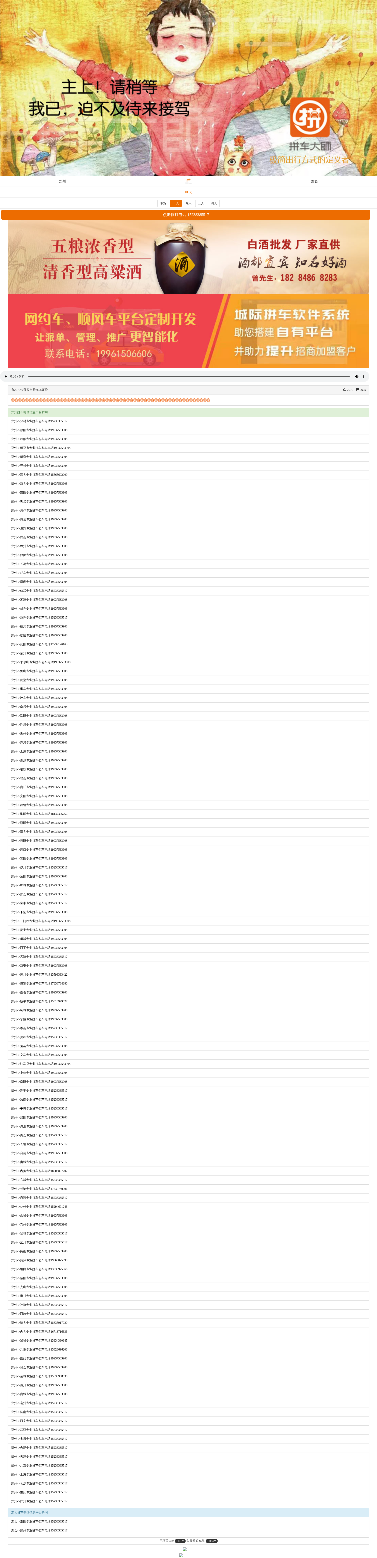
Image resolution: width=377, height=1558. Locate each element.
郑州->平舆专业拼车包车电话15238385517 (39, 1108)
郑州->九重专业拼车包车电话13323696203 (39, 1349)
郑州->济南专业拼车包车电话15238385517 (39, 1412)
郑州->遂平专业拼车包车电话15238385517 (39, 1090)
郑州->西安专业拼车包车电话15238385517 (39, 1421)
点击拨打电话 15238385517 (186, 214)
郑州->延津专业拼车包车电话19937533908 (39, 599)
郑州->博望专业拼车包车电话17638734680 (39, 983)
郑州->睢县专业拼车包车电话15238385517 (39, 1028)
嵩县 (314, 181)
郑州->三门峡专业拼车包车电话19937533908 (40, 921)
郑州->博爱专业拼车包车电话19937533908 (39, 519)
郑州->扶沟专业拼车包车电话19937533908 (39, 626)
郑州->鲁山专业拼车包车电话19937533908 (39, 671)
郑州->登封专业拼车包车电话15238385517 (39, 421)
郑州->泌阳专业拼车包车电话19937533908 (39, 1117)
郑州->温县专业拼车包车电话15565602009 (39, 474)
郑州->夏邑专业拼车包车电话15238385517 (39, 1037)
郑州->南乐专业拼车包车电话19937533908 (39, 706)
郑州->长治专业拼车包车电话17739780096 (39, 1188)
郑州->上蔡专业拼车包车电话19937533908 (39, 1072)
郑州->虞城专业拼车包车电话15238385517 (39, 1162)
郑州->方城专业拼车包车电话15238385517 (39, 1180)
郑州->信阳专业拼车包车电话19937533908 (39, 1278)
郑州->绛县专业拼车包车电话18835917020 (39, 1322)
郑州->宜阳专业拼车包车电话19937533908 (39, 858)
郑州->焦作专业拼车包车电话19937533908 (39, 510)
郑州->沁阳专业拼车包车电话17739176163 (39, 644)
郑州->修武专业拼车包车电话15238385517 (39, 590)
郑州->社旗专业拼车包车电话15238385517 (39, 1305)
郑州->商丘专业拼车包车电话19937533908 (39, 787)
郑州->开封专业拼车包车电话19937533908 (39, 465)
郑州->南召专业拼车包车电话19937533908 (39, 992)
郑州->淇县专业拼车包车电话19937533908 (39, 689)
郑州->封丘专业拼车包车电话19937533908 (39, 608)
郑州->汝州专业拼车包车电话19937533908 (39, 653)
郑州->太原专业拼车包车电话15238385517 (39, 1438)
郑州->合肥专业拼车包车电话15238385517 (39, 1447)
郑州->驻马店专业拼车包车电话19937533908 (40, 1064)
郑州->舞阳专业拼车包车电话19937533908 (39, 840)
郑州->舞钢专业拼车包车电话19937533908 (39, 805)
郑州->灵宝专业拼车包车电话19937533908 (39, 930)
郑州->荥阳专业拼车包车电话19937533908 (39, 492)
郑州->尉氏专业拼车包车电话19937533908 (39, 581)
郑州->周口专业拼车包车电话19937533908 (39, 849)
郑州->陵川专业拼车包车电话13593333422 (39, 974)
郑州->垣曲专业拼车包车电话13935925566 (39, 1269)
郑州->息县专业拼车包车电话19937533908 (39, 1367)
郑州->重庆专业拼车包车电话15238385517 (39, 1492)
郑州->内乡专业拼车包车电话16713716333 (39, 1331)
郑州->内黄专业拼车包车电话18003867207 (39, 1171)
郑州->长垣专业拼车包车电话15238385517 (39, 1144)
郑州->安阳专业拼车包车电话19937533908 (39, 796)
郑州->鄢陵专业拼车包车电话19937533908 (39, 635)
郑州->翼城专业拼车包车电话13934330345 (39, 1340)
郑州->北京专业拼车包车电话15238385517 (39, 1465)
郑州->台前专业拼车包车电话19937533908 (39, 1153)
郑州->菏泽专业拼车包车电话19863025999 (39, 1260)
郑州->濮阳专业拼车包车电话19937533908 (39, 823)
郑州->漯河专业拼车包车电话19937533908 (39, 742)
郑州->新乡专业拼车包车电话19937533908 (39, 483)
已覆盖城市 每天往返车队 (187, 1541)
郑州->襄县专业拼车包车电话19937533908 (39, 778)
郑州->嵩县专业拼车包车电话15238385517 (39, 1135)
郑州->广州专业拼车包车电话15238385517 (39, 1501)
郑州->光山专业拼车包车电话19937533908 (39, 1287)
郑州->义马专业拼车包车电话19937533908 (39, 1055)
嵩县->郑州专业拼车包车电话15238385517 (39, 1530)
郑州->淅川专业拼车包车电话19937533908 (39, 1296)
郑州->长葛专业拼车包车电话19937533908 (39, 564)
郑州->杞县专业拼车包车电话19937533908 (39, 573)
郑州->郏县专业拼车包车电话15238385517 (39, 894)
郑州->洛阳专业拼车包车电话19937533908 (39, 715)
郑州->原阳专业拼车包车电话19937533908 (39, 430)
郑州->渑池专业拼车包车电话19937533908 (39, 1126)
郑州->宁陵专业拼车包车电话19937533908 (39, 1019)
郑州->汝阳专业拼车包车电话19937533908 (39, 876)
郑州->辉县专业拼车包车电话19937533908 (39, 537)
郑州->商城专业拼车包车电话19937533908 (39, 1394)
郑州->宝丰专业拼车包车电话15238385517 (39, 903)
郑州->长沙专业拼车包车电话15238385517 (39, 1483)
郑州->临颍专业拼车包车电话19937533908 (39, 769)
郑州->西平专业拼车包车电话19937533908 (39, 947)
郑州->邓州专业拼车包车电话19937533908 (39, 1224)
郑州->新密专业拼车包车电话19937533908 (39, 457)
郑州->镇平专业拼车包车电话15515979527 (39, 1001)
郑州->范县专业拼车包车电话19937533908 (39, 1046)
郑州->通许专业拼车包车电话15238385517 (39, 617)
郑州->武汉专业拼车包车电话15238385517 (39, 1430)
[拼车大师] (188, 87)
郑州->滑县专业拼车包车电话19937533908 (39, 831)
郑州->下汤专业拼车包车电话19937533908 (39, 912)
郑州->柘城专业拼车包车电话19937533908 (39, 1010)
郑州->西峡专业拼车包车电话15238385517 (39, 1313)
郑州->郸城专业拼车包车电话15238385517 (39, 885)
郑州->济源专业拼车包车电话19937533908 (39, 760)
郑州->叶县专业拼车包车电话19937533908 (39, 698)
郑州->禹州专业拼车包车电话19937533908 (39, 733)
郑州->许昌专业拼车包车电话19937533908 (39, 724)
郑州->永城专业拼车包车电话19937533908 (39, 1215)
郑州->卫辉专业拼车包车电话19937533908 (39, 528)
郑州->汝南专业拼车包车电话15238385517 (39, 1099)
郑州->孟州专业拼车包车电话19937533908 (39, 546)
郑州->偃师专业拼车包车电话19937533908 (39, 555)
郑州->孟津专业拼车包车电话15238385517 (39, 956)
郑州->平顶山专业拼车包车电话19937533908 (40, 662)
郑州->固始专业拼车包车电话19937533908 (39, 1358)
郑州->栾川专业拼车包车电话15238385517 (39, 1242)
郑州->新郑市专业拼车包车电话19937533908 (40, 448)
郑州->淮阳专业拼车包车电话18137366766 (39, 814)
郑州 (62, 181)
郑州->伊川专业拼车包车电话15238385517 (39, 867)
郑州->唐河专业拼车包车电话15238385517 (39, 1197)
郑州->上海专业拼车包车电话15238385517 (39, 1474)
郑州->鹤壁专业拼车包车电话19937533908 (39, 680)
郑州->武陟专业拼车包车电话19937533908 (39, 439)
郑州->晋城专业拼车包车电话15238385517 (39, 1233)
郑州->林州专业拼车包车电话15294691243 (39, 1206)
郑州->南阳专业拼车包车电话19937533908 (39, 1081)
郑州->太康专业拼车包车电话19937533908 (39, 751)
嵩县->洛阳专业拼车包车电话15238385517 (39, 1521)
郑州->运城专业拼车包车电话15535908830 (39, 1376)
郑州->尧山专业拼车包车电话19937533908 (39, 1251)
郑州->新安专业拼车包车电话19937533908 (39, 965)
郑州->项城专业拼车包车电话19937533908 (39, 939)
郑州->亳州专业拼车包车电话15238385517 (39, 1403)
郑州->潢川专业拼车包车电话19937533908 (39, 1385)
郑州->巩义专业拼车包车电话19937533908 (39, 501)
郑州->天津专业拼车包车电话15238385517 (39, 1456)
